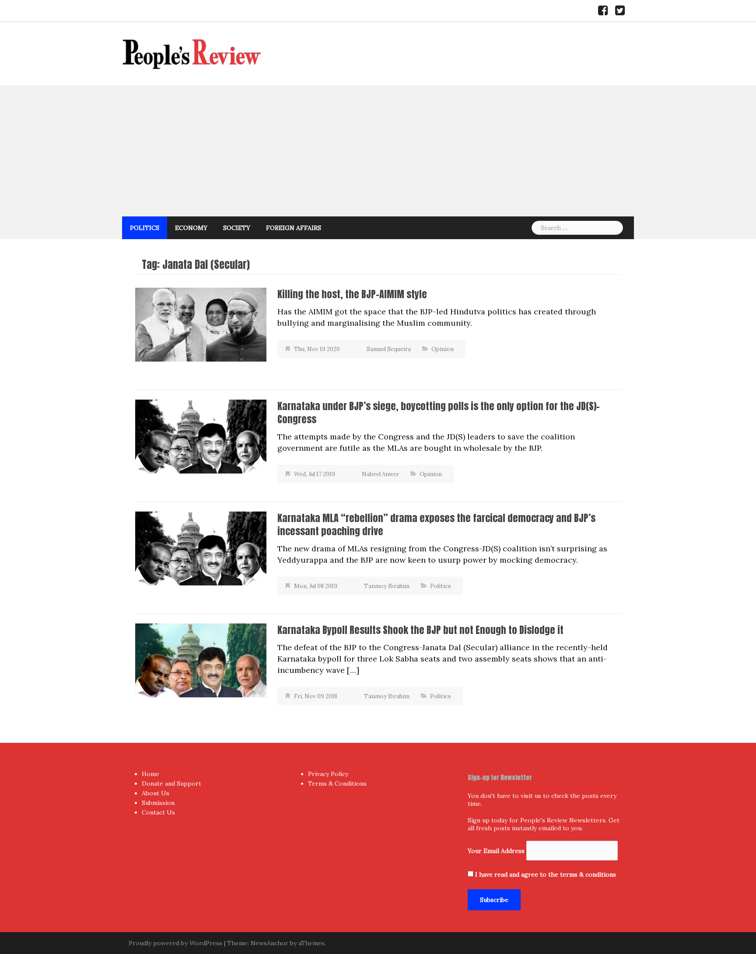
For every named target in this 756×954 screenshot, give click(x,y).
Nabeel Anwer (380, 474)
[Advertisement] (378, 151)
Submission (158, 803)
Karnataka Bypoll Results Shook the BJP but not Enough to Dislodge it (420, 630)
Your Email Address (496, 851)
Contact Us (158, 812)
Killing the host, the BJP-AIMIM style (352, 294)
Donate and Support (171, 783)
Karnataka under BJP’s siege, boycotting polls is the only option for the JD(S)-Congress (438, 412)
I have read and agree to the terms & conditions (545, 874)
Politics (144, 228)
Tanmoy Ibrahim (387, 586)
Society (236, 228)
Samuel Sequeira (389, 349)
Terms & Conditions (337, 783)
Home (150, 774)
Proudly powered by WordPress (175, 943)
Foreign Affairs (293, 228)
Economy (191, 228)
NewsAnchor (269, 943)
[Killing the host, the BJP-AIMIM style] (200, 324)
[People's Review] (192, 53)
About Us (155, 793)
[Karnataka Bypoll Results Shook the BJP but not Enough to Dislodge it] (200, 660)
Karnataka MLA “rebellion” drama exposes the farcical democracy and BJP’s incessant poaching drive (436, 524)
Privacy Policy (328, 774)
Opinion (442, 349)
